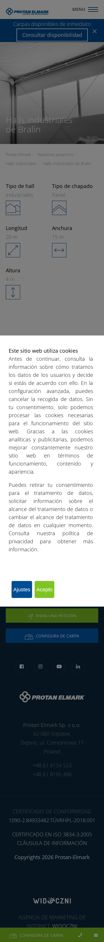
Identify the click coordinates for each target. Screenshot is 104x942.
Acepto (44, 589)
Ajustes (21, 589)
